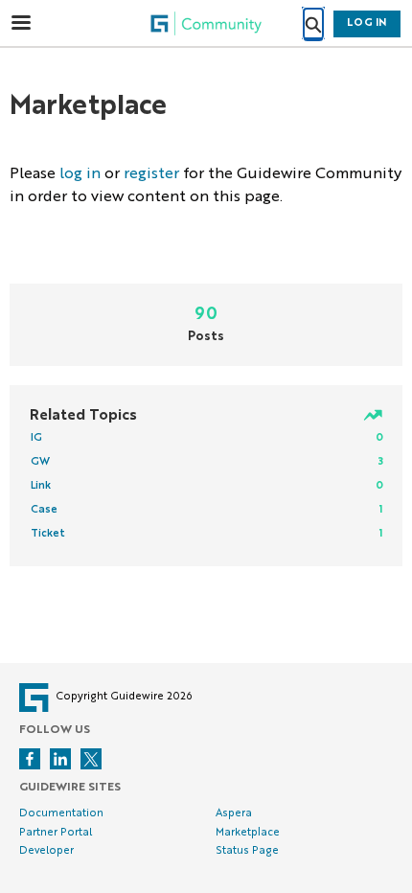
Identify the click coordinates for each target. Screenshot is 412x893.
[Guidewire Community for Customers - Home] (206, 23)
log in (80, 174)
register (151, 174)
